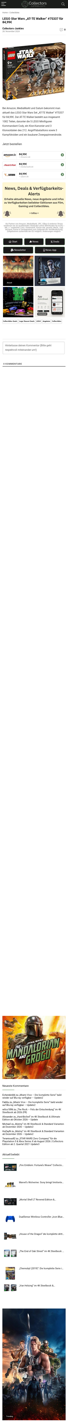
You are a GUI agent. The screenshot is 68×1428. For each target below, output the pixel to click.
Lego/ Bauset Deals (26, 321)
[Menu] (4, 4)
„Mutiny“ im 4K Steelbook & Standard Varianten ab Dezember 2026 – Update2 (33, 1125)
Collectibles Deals (10, 321)
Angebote (46, 321)
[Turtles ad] (18, 288)
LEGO (38, 321)
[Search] (63, 4)
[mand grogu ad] (34, 1017)
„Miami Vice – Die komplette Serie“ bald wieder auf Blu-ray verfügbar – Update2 (31, 1096)
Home (5, 13)
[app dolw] (50, 288)
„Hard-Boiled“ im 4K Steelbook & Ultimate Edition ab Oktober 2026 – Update (31, 1118)
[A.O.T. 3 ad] (18, 257)
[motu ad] (34, 1310)
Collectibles (14, 13)
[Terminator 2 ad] (50, 257)
